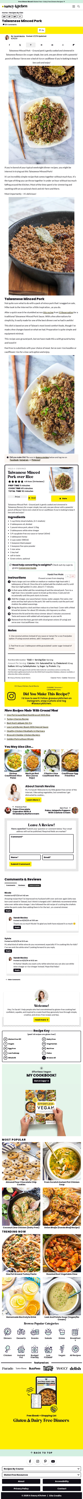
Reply (8, 911)
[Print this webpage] (52, 45)
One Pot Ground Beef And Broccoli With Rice (28, 714)
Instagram (23, 460)
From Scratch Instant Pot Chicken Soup (61, 1183)
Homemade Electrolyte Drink (21, 1317)
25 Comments (11, 24)
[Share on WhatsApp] (63, 45)
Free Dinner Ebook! (40, 2)
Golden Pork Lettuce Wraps (20, 738)
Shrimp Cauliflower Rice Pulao (13, 775)
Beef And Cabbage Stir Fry (19, 723)
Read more (40, 1019)
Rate (64, 498)
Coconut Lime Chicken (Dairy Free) (21, 1227)
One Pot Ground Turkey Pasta (21, 1274)
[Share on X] (20, 45)
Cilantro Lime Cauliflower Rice (50, 774)
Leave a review (34, 885)
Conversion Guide (27, 567)
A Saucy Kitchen (14, 6)
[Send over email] (41, 45)
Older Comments (14, 980)
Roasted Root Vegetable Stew (61, 1274)
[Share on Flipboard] (73, 45)
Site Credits (55, 1495)
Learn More (32, 799)
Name (15, 857)
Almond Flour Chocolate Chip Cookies (21, 1183)
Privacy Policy (21, 1488)
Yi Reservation (66, 312)
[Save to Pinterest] (31, 45)
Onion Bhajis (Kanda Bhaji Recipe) (62, 1227)
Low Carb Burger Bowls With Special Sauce (27, 726)
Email (47, 857)
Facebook (14, 460)
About (21, 1481)
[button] (73, 6)
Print (17, 496)
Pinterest (36, 460)
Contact (61, 1488)
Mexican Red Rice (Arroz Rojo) (32, 775)
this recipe (48, 312)
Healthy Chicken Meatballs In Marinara (26, 731)
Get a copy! (40, 1080)
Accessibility (62, 1481)
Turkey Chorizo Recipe (18, 718)
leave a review (42, 457)
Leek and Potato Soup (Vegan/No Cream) (62, 1318)
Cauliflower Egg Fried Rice (70, 774)
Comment (17, 837)
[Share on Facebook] (9, 45)
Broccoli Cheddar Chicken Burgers (23, 734)
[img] (30, 1461)
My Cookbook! (41, 1075)
